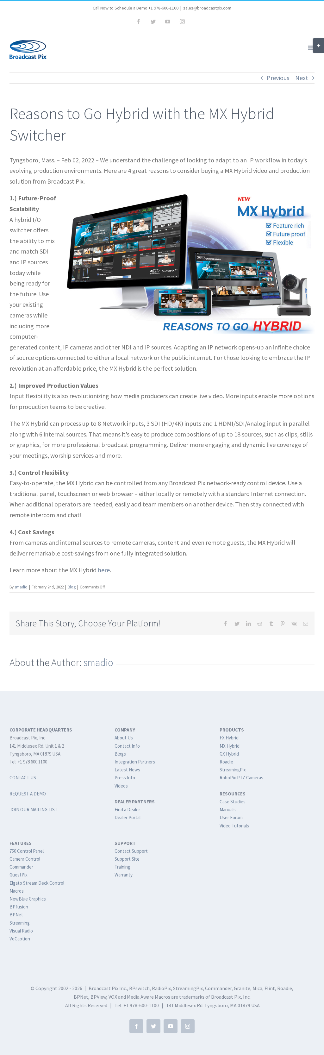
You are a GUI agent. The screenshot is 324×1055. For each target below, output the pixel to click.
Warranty (124, 875)
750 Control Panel (26, 851)
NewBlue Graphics (27, 899)
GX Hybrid (229, 754)
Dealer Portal (127, 817)
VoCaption (19, 939)
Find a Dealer (127, 810)
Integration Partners (135, 762)
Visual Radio (21, 931)
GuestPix (18, 875)
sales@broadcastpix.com (207, 8)
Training (122, 867)
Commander (21, 867)
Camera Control (24, 859)
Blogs (120, 754)
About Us (124, 738)
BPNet (16, 915)
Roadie (226, 762)
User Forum (231, 817)
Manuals (228, 810)
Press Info (125, 778)
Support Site (127, 859)
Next (301, 78)
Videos (121, 786)
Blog (72, 587)
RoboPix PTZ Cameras (241, 778)
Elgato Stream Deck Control (36, 883)
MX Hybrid (230, 746)
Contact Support (131, 851)
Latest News (127, 770)
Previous (278, 78)
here (104, 570)
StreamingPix (233, 770)
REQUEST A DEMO (27, 794)
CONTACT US (22, 778)
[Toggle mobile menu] (311, 48)
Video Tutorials (234, 826)
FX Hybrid (229, 738)
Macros (16, 891)
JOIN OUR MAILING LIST (33, 810)
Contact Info (127, 746)
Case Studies (233, 802)
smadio (21, 587)
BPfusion (18, 907)
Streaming (19, 923)
